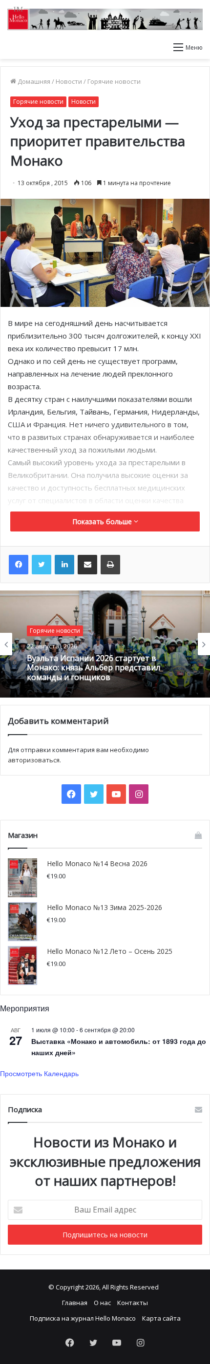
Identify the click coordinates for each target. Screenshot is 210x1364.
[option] (105, 644)
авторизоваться (34, 760)
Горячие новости (114, 81)
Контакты (132, 1302)
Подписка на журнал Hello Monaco (83, 1318)
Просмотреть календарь (39, 1073)
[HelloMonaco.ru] (105, 18)
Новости (69, 81)
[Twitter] (41, 564)
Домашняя (33, 81)
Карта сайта (161, 1318)
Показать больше (103, 521)
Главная (74, 1302)
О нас (102, 1302)
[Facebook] (18, 564)
